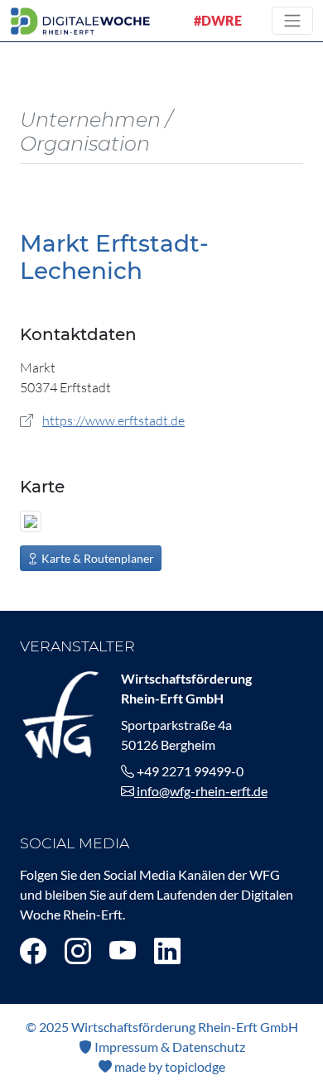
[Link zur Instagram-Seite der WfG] (78, 950)
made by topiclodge (168, 1066)
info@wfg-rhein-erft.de (201, 791)
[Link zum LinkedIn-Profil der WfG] (167, 950)
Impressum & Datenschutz (168, 1046)
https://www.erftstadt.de (113, 420)
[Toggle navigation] (292, 21)
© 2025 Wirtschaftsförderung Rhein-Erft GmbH (162, 1027)
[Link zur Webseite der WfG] (60, 712)
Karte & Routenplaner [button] (96, 558)
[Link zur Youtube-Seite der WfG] (122, 950)
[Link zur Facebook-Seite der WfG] (33, 950)
